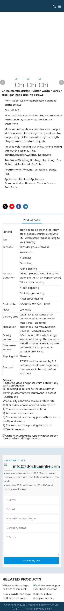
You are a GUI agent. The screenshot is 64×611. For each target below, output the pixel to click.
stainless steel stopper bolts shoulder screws (44, 596)
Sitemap (27, 608)
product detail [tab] (32, 220)
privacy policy (43, 608)
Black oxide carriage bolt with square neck (17, 596)
